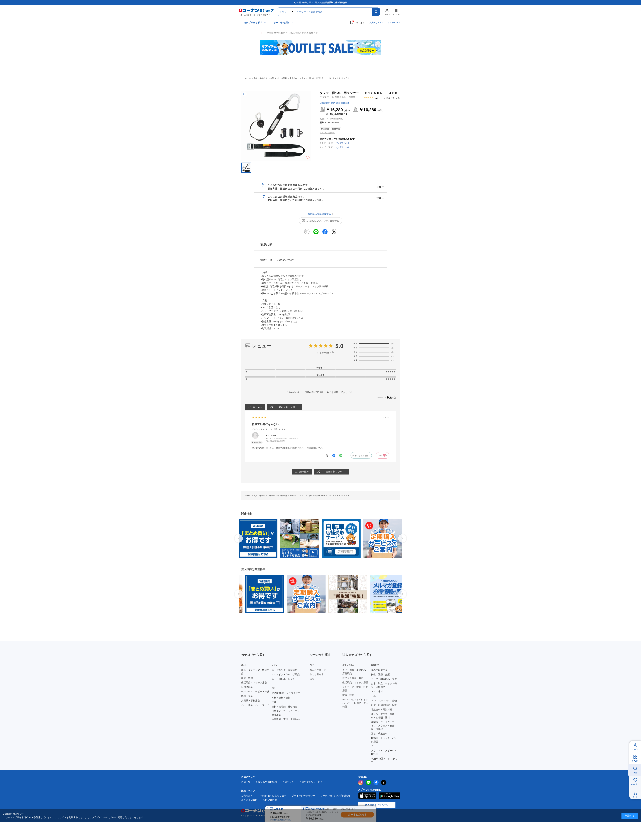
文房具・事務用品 (250, 700)
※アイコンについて (327, 133)
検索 (635, 773)
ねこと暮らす (317, 674)
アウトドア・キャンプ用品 (286, 674)
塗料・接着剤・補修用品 (284, 706)
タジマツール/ (337, 97)
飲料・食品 (247, 696)
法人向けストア (376, 23)
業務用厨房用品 (379, 670)
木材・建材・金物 (281, 697)
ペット (374, 746)
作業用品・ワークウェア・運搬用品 (286, 713)
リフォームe (392, 23)
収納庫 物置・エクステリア (286, 693)
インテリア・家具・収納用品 (355, 689)
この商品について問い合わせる (322, 220)
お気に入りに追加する (308, 157)
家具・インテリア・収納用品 (255, 672)
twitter (383, 782)
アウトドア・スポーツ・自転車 (384, 752)
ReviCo (311, 392)
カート (635, 797)
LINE (368, 782)
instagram (360, 782)
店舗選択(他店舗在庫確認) (334, 102)
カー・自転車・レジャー (284, 679)
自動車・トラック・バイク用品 (384, 740)
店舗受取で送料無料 (266, 782)
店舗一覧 (246, 782)
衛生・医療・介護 (380, 674)
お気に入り (635, 784)
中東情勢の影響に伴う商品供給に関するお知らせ (289, 33)
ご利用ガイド (248, 795)
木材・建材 (377, 691)
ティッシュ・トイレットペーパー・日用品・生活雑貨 (355, 703)
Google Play (389, 795)
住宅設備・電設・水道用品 (286, 719)
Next (402, 538)
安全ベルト (345, 143)
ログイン (635, 749)
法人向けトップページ (376, 804)
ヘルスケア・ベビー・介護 (255, 691)
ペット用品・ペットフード (255, 705)
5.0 (339, 346)
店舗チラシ (288, 782)
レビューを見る (391, 97)
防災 (312, 678)
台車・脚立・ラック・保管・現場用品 (384, 685)
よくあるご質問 (249, 799)
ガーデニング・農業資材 (284, 670)
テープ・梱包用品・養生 (384, 679)
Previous (239, 538)
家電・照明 (247, 678)
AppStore (367, 795)
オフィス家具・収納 (352, 678)
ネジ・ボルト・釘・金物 (384, 700)
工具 (274, 702)
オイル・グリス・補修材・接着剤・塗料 (382, 716)
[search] (376, 12)
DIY (311, 665)
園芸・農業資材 (379, 733)
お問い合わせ (270, 799)
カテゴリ (635, 761)
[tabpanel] (257, 538)
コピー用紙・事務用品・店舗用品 (355, 672)
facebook (376, 782)
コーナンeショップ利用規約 (335, 795)
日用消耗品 (247, 687)
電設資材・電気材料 (381, 709)
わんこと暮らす (318, 669)
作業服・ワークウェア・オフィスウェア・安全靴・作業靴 (384, 725)
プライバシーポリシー (303, 795)
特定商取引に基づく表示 (273, 795)
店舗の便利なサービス (311, 782)
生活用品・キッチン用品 (254, 682)
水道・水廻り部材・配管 (384, 705)
